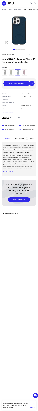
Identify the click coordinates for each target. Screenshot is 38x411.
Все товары (15, 118)
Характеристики (19, 138)
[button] (14, 49)
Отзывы (32, 138)
